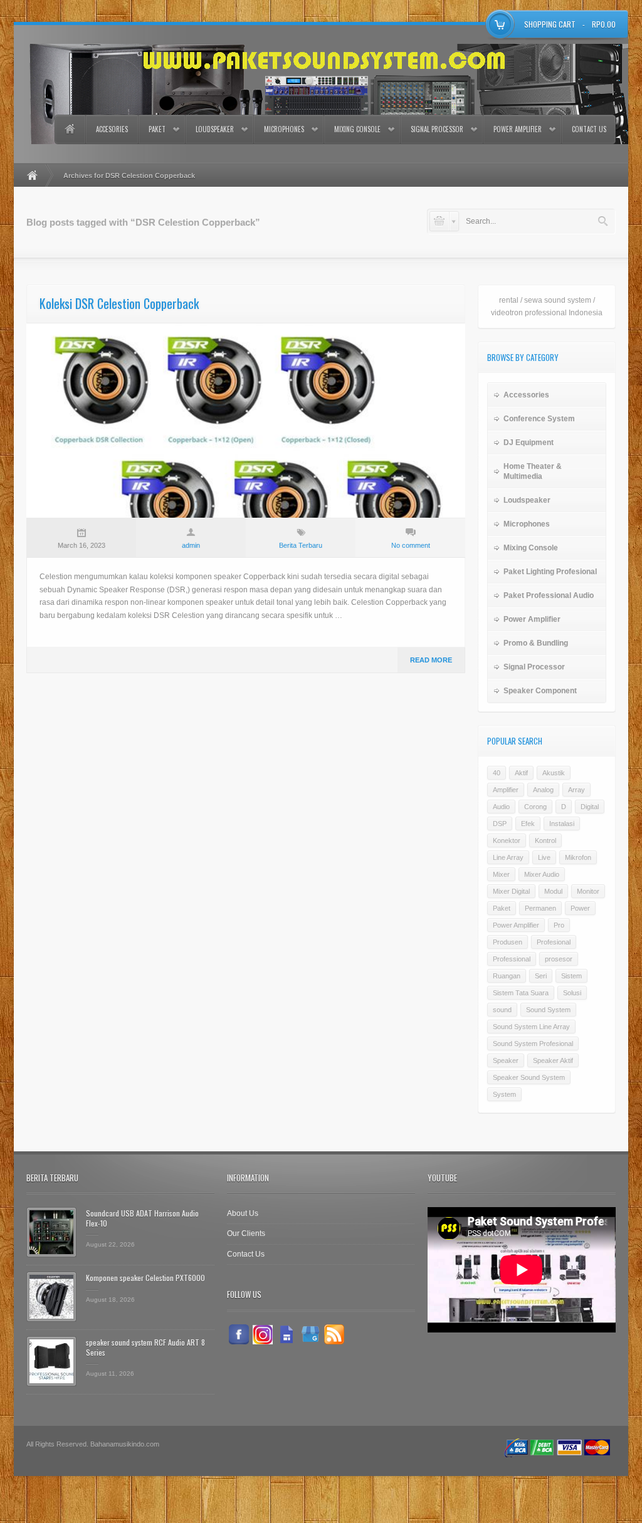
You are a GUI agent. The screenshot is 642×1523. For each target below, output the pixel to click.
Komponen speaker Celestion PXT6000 (145, 1277)
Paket (157, 129)
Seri (541, 976)
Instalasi (561, 823)
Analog (543, 789)
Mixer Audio (541, 874)
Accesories (112, 129)
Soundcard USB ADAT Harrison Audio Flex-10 (142, 1218)
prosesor (558, 959)
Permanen (540, 908)
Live (544, 857)
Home (70, 129)
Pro (559, 925)
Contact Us (589, 129)
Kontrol (545, 840)
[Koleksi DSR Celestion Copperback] (245, 420)
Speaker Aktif (553, 1060)
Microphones (284, 129)
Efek (528, 823)
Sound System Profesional (533, 1043)
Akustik (553, 773)
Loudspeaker (215, 129)
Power (580, 908)
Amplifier (505, 789)
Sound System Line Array (531, 1026)
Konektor (506, 840)
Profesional (554, 942)
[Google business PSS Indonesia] (310, 1334)
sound (502, 1009)
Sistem (571, 976)
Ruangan (506, 976)
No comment (410, 545)
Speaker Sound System (529, 1077)
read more (431, 660)
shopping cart (550, 24)
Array (576, 789)
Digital (590, 806)
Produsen (507, 942)
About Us (242, 1213)
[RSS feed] (334, 1334)
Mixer (501, 874)
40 (496, 773)
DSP (500, 823)
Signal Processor (437, 129)
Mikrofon (578, 857)
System (504, 1094)
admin (191, 545)
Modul (553, 891)
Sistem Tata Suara (521, 993)
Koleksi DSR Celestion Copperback (119, 303)
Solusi (572, 993)
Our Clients (246, 1233)
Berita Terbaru (300, 545)
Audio (501, 806)
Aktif (521, 773)
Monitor (588, 891)
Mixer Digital (511, 891)
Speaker (505, 1060)
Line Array (508, 857)
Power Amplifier (517, 129)
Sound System (548, 1009)
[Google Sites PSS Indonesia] (286, 1334)
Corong (535, 806)
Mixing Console (357, 129)
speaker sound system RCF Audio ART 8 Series (145, 1347)
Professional (511, 959)
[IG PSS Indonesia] (263, 1334)
